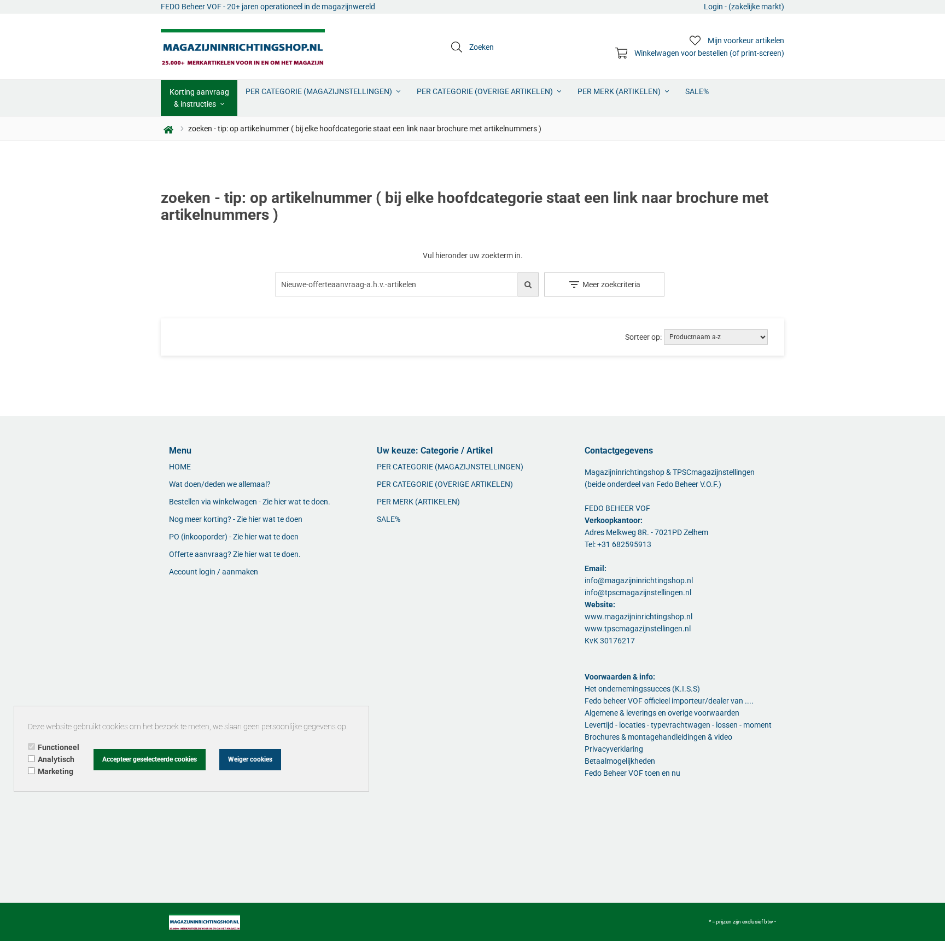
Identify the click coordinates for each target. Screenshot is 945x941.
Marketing (55, 771)
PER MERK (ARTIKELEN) (620, 91)
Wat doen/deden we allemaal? (220, 484)
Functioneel (58, 747)
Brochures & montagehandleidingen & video (658, 737)
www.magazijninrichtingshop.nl (638, 616)
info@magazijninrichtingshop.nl (639, 580)
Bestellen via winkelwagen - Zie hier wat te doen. (249, 501)
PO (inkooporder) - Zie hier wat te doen (234, 536)
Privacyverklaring (614, 749)
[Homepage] (243, 46)
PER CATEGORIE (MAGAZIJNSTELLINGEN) (320, 91)
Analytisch (56, 759)
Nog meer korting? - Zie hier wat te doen (235, 519)
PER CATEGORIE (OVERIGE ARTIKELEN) (486, 91)
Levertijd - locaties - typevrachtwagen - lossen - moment (678, 725)
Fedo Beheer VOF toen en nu (632, 773)
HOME (180, 466)
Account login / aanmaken (213, 571)
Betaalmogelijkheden (620, 761)
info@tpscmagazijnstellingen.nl (638, 592)
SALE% (697, 91)
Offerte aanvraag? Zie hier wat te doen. (235, 554)
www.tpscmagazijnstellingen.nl (638, 628)
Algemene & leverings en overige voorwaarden (662, 712)
